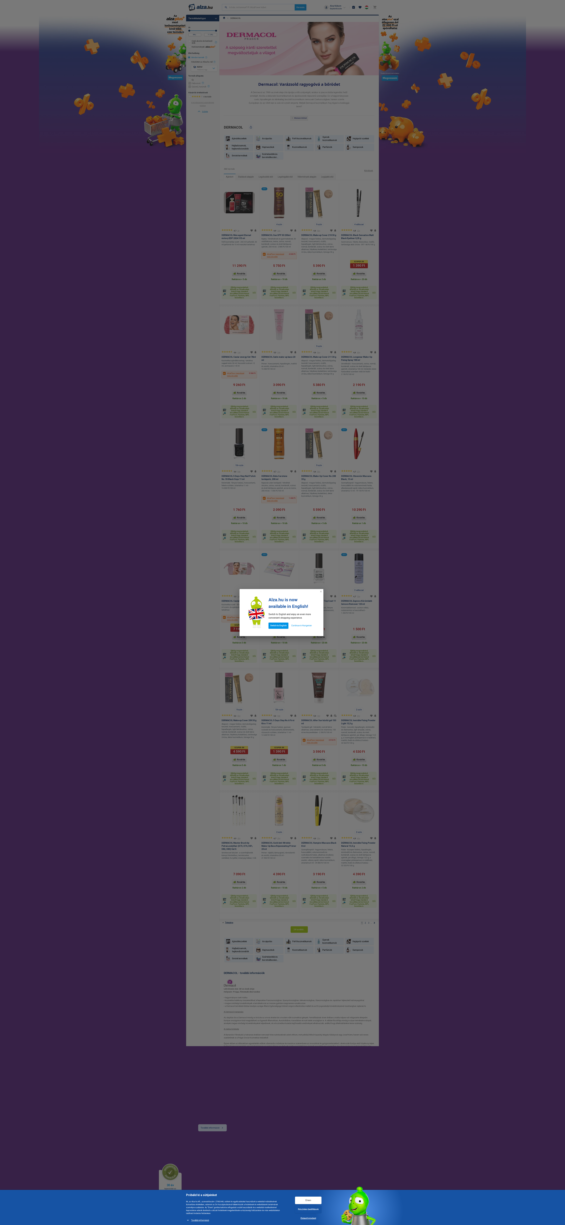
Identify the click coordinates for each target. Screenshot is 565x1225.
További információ (200, 1220)
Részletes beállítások (308, 1209)
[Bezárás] (321, 591)
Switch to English (278, 625)
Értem (308, 1200)
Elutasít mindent (308, 1218)
